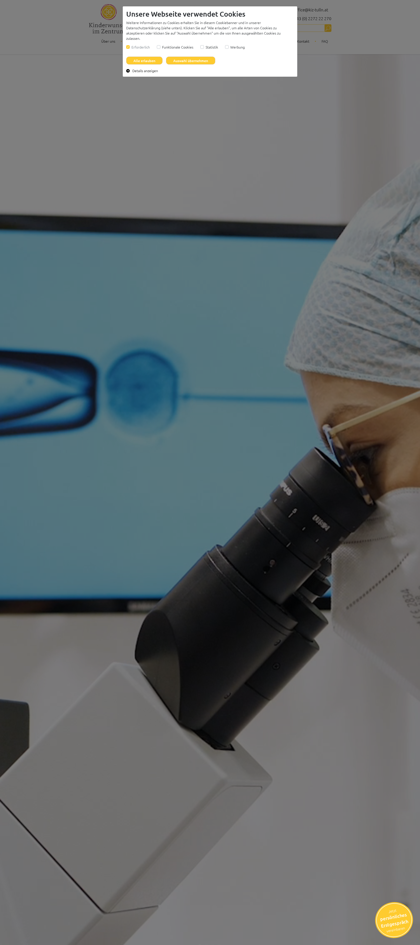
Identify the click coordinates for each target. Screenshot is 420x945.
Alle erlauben (144, 60)
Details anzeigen (144, 70)
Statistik (212, 47)
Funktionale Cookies (177, 47)
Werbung (237, 47)
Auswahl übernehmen (190, 60)
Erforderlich (140, 47)
